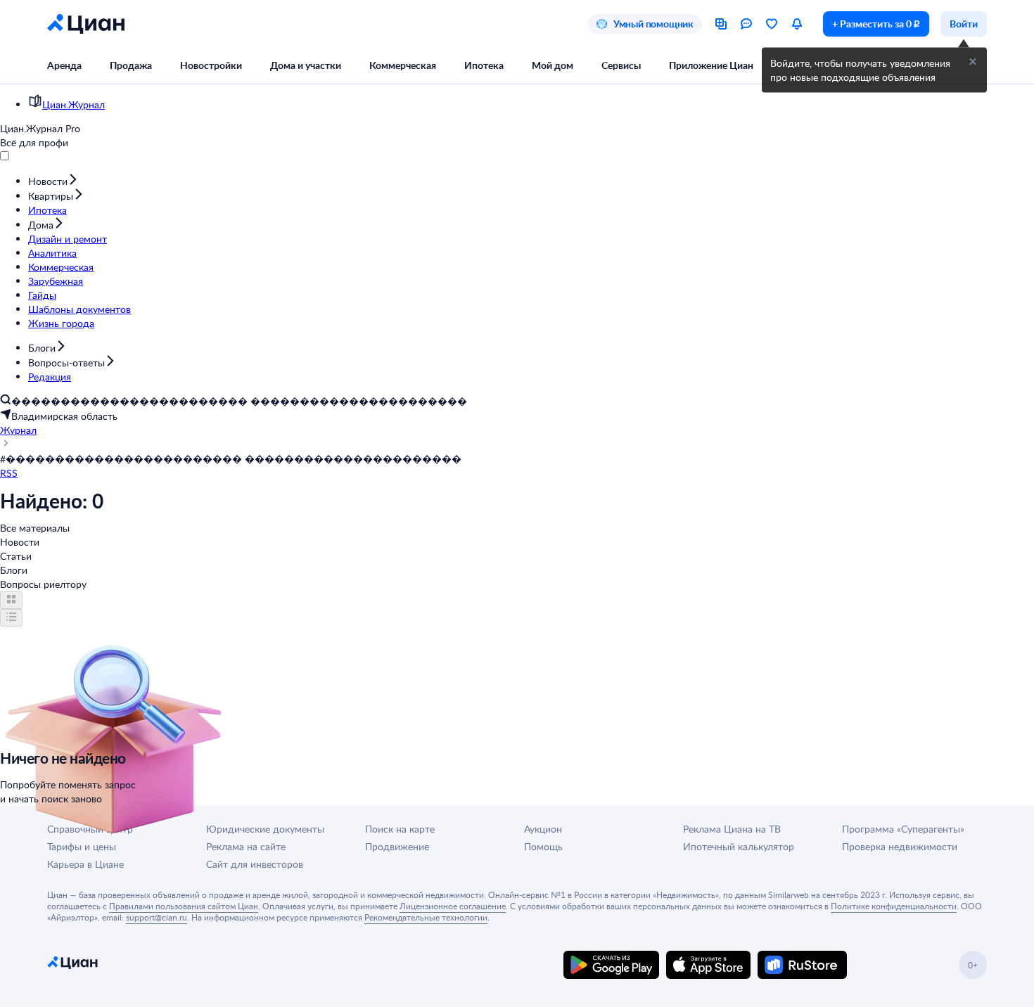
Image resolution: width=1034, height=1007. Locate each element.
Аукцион (543, 828)
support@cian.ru (156, 917)
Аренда (64, 65)
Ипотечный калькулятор (738, 846)
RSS (9, 473)
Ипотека (484, 65)
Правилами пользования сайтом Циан (183, 905)
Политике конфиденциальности (894, 905)
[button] (973, 62)
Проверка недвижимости (899, 846)
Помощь (543, 846)
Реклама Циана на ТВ (732, 828)
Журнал (18, 430)
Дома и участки (305, 65)
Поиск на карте (400, 828)
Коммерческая (402, 65)
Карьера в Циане (85, 864)
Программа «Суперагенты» (903, 828)
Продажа (131, 65)
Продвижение (397, 846)
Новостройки (211, 65)
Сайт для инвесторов (254, 864)
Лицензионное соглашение (453, 905)
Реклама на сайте (246, 846)
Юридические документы (265, 828)
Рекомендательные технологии (425, 917)
